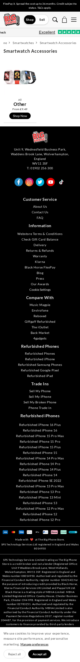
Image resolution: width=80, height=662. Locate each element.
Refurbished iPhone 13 (40, 503)
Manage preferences (34, 644)
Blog (40, 273)
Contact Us (40, 212)
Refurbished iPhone (40, 359)
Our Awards (40, 284)
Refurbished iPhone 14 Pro (40, 464)
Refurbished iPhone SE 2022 (40, 480)
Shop (30, 19)
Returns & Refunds (40, 250)
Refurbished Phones (40, 353)
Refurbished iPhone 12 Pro (40, 520)
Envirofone (40, 310)
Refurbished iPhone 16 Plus (40, 425)
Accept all (39, 654)
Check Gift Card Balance (40, 239)
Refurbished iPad (40, 376)
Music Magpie (40, 305)
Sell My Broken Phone (40, 402)
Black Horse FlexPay (40, 267)
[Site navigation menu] (73, 19)
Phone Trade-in (39, 408)
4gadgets (40, 338)
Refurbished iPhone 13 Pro (40, 492)
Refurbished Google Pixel (40, 370)
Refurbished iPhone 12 (40, 514)
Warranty (40, 256)
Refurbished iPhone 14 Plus (40, 469)
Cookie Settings (40, 289)
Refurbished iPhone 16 (40, 430)
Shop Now (20, 116)
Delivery (40, 245)
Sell (42, 19)
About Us (40, 206)
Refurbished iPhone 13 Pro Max (40, 486)
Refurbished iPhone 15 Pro (40, 441)
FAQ (40, 218)
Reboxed (40, 316)
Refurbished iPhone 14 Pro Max (40, 458)
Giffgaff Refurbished (40, 321)
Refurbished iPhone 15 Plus (40, 447)
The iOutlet (40, 327)
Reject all (14, 654)
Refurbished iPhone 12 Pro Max (40, 508)
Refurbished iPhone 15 (40, 453)
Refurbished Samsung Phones (40, 365)
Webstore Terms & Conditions (39, 234)
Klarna (40, 262)
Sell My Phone (40, 391)
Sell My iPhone (40, 396)
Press (40, 278)
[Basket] (64, 20)
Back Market (40, 333)
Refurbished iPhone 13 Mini (40, 497)
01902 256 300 (41, 168)
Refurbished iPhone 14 (40, 475)
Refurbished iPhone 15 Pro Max (40, 436)
